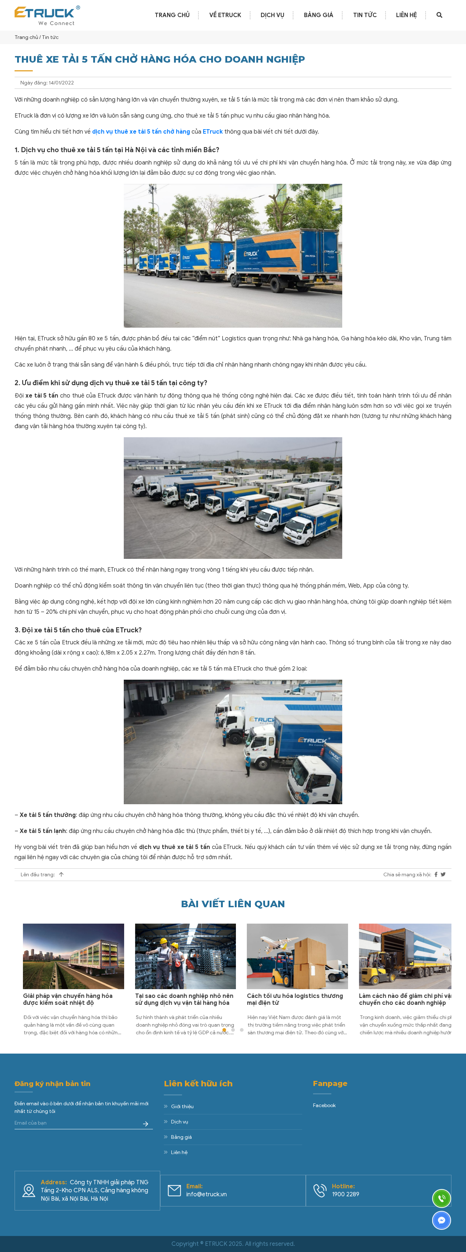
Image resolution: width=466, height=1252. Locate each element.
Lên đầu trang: (38, 875)
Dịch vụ (272, 15)
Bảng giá (318, 15)
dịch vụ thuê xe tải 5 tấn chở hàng (141, 131)
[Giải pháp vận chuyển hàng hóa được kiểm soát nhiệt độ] (65, 956)
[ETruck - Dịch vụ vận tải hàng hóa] (47, 15)
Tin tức (365, 15)
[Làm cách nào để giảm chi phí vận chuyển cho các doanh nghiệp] (401, 956)
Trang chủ (172, 15)
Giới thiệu (182, 1106)
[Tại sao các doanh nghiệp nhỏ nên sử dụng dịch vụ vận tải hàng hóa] (177, 956)
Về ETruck (225, 15)
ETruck (213, 131)
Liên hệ (406, 15)
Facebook (324, 1105)
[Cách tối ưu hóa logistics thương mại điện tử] (289, 956)
